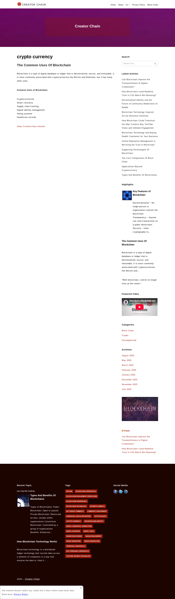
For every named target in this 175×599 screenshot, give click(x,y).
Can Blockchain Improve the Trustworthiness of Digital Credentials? (136, 83)
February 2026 (129, 370)
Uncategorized (129, 340)
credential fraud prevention (78, 516)
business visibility (97, 506)
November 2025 (129, 384)
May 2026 (126, 360)
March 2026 (127, 365)
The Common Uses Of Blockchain (44, 65)
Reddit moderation (92, 541)
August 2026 (128, 355)
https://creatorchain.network (31, 126)
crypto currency (73, 521)
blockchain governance (76, 501)
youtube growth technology (78, 556)
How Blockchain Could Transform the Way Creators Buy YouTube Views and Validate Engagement (138, 124)
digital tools (89, 531)
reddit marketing (73, 541)
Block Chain (152, 5)
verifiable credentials (75, 546)
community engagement (97, 511)
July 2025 (126, 389)
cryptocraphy (100, 516)
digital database (73, 531)
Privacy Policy (138, 5)
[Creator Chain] (31, 4)
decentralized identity (94, 521)
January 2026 (128, 375)
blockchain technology (76, 506)
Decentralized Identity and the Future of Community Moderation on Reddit (140, 103)
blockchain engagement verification (81, 496)
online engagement (93, 536)
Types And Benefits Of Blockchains (139, 175)
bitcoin (69, 491)
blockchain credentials (86, 491)
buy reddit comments (75, 511)
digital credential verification (79, 526)
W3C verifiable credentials (77, 551)
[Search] (155, 63)
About (120, 5)
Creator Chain (32, 579)
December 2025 (129, 380)
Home (113, 5)
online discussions (74, 536)
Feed (127, 431)
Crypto (125, 335)
